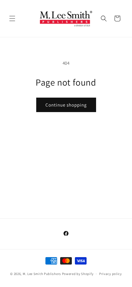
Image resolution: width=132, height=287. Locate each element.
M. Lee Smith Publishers (42, 274)
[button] (12, 18)
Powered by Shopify (78, 274)
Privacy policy (110, 274)
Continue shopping (66, 105)
